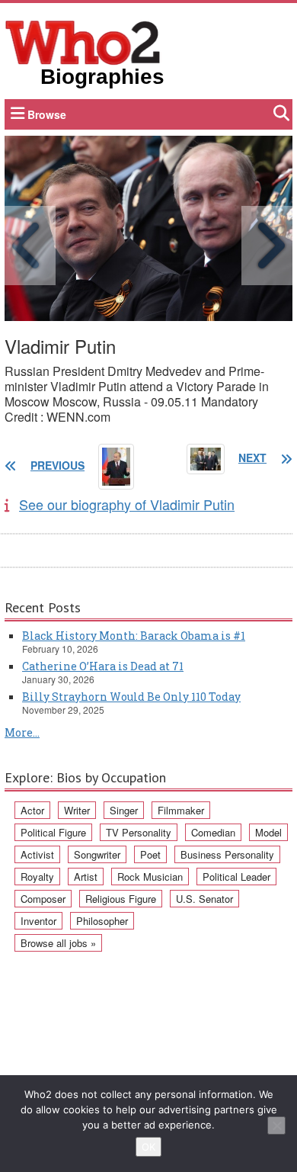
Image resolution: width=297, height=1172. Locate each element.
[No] (276, 1125)
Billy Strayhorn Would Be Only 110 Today (131, 696)
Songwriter (97, 854)
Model (268, 832)
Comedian (213, 832)
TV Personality (138, 832)
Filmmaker (181, 810)
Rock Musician (150, 876)
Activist (37, 854)
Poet (150, 854)
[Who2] (83, 41)
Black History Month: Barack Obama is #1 (133, 635)
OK (148, 1147)
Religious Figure (120, 898)
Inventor (38, 921)
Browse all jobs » (58, 943)
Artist (85, 876)
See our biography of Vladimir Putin (127, 504)
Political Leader (236, 876)
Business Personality (227, 854)
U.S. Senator (204, 898)
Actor (32, 810)
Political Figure (53, 832)
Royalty (37, 876)
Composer (43, 898)
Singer (124, 810)
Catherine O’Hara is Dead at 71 (103, 666)
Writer (77, 810)
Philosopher (102, 921)
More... (22, 732)
